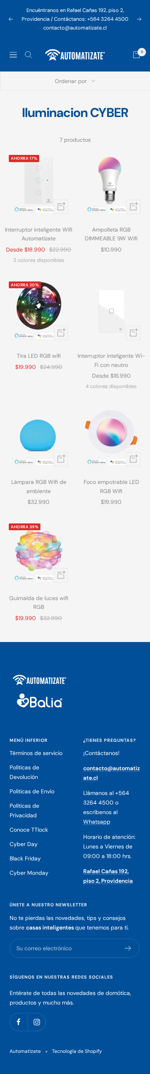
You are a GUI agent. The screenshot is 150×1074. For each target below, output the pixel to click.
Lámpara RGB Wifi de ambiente (38, 486)
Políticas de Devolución (24, 772)
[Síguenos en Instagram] (37, 1022)
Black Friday (25, 858)
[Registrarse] (128, 948)
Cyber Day (24, 844)
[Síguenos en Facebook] (19, 1022)
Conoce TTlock (29, 829)
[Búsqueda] (28, 54)
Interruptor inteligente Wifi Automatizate (38, 234)
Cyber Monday (29, 872)
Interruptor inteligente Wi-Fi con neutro (111, 360)
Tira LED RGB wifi (39, 355)
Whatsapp (96, 821)
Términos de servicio (36, 753)
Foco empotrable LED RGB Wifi (111, 486)
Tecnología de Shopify (77, 1051)
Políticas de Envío (32, 791)
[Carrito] (136, 54)
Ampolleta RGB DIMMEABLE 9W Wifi (111, 234)
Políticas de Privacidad (24, 810)
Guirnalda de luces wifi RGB (38, 602)
